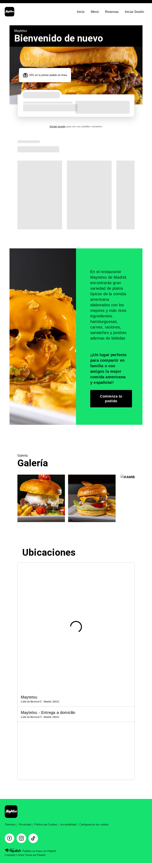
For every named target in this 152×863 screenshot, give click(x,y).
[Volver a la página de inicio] (11, 812)
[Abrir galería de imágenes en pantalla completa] (41, 498)
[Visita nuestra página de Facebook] (9, 838)
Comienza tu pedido (111, 398)
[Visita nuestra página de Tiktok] (33, 838)
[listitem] (76, 699)
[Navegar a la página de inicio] (39, 12)
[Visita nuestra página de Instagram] (21, 838)
